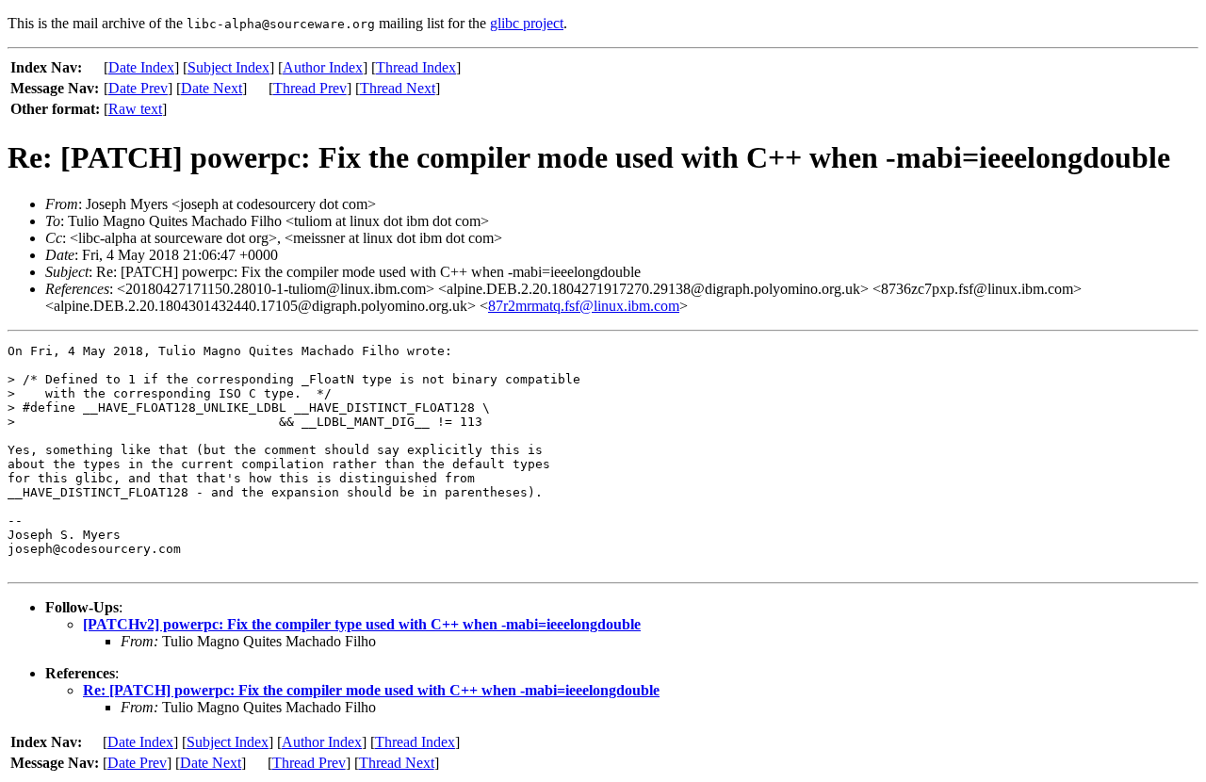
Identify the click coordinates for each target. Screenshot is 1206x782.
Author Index (323, 67)
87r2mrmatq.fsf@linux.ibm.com (583, 306)
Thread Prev (310, 88)
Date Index (141, 67)
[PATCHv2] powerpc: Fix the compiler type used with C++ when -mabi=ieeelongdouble (362, 624)
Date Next (211, 88)
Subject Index (228, 67)
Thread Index (416, 67)
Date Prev (138, 88)
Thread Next (397, 88)
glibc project (526, 23)
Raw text (135, 109)
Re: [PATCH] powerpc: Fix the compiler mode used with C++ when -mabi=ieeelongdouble (371, 690)
